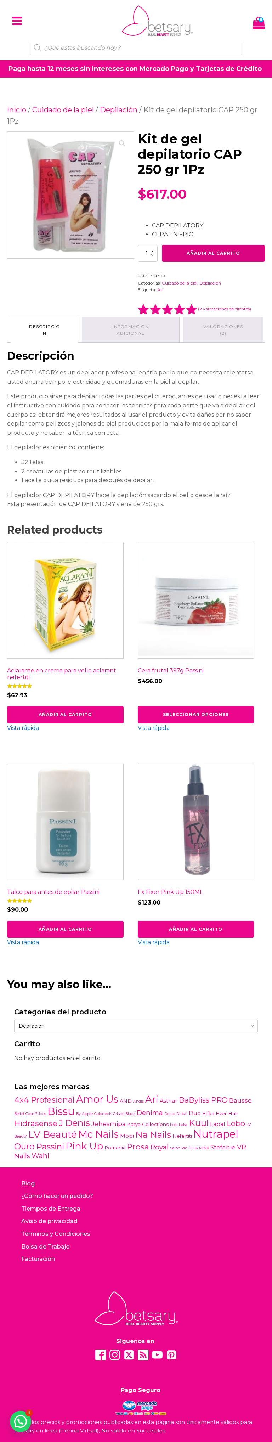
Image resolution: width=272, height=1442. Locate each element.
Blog (28, 1183)
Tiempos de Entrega (50, 1208)
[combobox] (136, 1026)
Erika (208, 1113)
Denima (150, 1113)
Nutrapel (215, 1134)
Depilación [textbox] (32, 1026)
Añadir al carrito (213, 253)
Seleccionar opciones (196, 714)
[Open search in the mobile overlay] (136, 48)
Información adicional (131, 330)
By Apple (84, 1113)
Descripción (44, 330)
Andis (138, 1101)
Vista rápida (23, 728)
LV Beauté (52, 1134)
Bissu (61, 1111)
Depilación (118, 110)
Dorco (169, 1113)
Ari (160, 289)
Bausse (240, 1100)
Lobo (236, 1123)
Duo (195, 1113)
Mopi (127, 1135)
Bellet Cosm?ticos (30, 1113)
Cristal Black (124, 1113)
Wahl (40, 1155)
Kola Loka (178, 1124)
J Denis (74, 1122)
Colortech (103, 1113)
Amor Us (97, 1099)
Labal (217, 1124)
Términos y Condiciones (55, 1233)
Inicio (16, 110)
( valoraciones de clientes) (224, 308)
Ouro (24, 1146)
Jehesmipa (108, 1123)
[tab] (44, 330)
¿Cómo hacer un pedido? (57, 1196)
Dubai (181, 1113)
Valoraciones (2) (223, 330)
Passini (50, 1146)
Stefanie (223, 1147)
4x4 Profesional (44, 1100)
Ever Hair (227, 1113)
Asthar (168, 1100)
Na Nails (153, 1134)
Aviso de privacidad (49, 1221)
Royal (160, 1147)
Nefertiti (182, 1136)
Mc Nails (98, 1134)
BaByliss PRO (203, 1099)
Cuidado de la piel (63, 110)
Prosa (138, 1146)
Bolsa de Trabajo (45, 1246)
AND (126, 1101)
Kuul (199, 1122)
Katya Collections (148, 1124)
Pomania (115, 1147)
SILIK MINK (199, 1148)
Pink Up (84, 1146)
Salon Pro (178, 1148)
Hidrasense (35, 1123)
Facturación (38, 1259)
